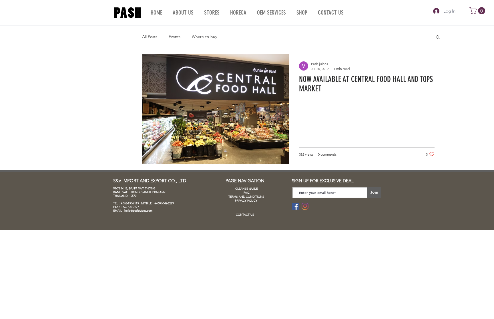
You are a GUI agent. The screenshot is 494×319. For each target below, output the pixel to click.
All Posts (149, 36)
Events (174, 36)
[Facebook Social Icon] (295, 206)
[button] (438, 38)
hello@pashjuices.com (138, 210)
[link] (478, 10)
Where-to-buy (204, 36)
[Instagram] (305, 206)
